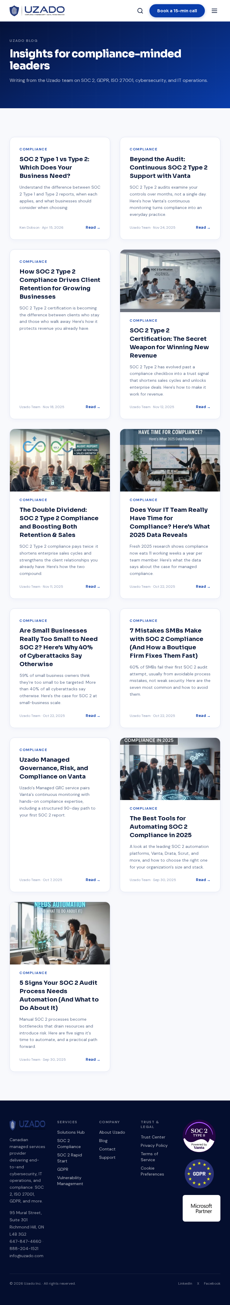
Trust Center (153, 1137)
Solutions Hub (71, 1132)
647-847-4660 (25, 1241)
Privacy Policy (154, 1145)
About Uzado (112, 1132)
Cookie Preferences (152, 1171)
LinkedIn (185, 1283)
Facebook (212, 1283)
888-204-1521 (24, 1248)
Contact (107, 1149)
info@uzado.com (26, 1255)
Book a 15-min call (177, 10)
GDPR (62, 1169)
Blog (103, 1140)
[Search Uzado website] (140, 10)
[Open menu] (214, 11)
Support (107, 1157)
